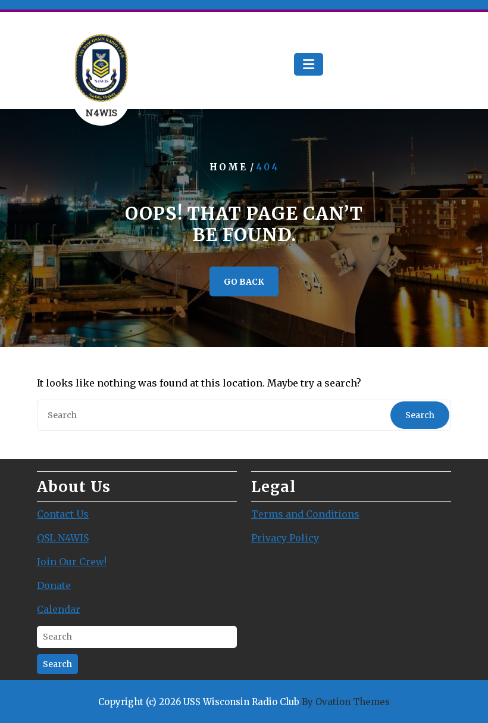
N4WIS (101, 113)
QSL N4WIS (63, 538)
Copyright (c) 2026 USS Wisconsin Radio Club (244, 702)
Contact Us (63, 514)
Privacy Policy (285, 538)
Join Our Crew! (72, 562)
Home (228, 167)
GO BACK (244, 281)
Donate (54, 585)
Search (419, 415)
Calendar (58, 609)
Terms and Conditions (305, 514)
